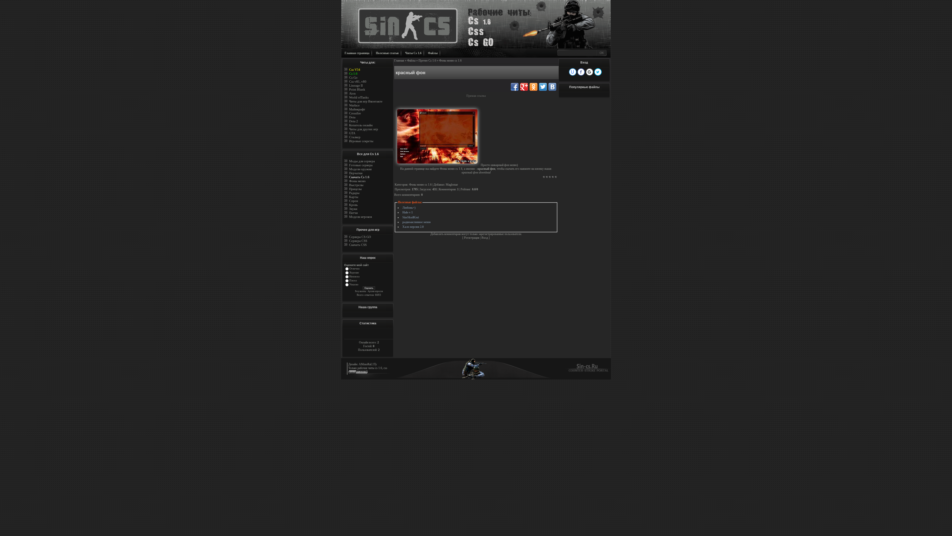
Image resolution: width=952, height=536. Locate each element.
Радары (354, 193)
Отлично (354, 268)
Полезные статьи (387, 53)
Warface (354, 105)
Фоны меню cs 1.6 (450, 60)
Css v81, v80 (357, 81)
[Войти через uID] (572, 72)
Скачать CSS (358, 245)
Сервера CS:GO (360, 237)
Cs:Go (353, 77)
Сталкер (354, 137)
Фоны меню (357, 181)
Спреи (353, 201)
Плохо (353, 280)
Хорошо (354, 272)
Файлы (433, 53)
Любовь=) (409, 207)
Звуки (353, 209)
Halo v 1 (407, 212)
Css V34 (354, 69)
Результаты (360, 291)
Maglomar (452, 184)
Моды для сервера (362, 161)
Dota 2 (353, 121)
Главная (399, 60)
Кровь (353, 205)
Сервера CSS (358, 241)
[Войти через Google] (589, 72)
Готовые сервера (361, 165)
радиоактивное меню (416, 222)
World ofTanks (359, 97)
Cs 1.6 (353, 73)
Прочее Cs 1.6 (427, 60)
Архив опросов (375, 291)
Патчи (353, 213)
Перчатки (355, 173)
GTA (352, 133)
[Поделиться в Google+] (524, 87)
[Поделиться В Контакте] (552, 87)
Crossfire (355, 113)
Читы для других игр (363, 129)
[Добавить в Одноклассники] (533, 87)
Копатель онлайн (361, 125)
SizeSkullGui (410, 217)
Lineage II (356, 85)
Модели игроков (360, 217)
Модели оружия (360, 169)
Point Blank (357, 89)
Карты (353, 197)
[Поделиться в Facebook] (515, 87)
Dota (352, 117)
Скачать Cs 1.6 (359, 177)
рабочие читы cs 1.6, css (372, 368)
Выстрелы (356, 185)
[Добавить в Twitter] (543, 87)
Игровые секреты (361, 141)
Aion (352, 93)
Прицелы (355, 189)
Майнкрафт (357, 109)
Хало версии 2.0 (413, 227)
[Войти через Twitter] (598, 72)
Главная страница (357, 53)
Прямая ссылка (476, 96)
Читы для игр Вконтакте (366, 101)
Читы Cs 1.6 (413, 53)
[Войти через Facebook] (581, 72)
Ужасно (353, 284)
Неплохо (354, 276)
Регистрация (471, 237)
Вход (484, 237)
